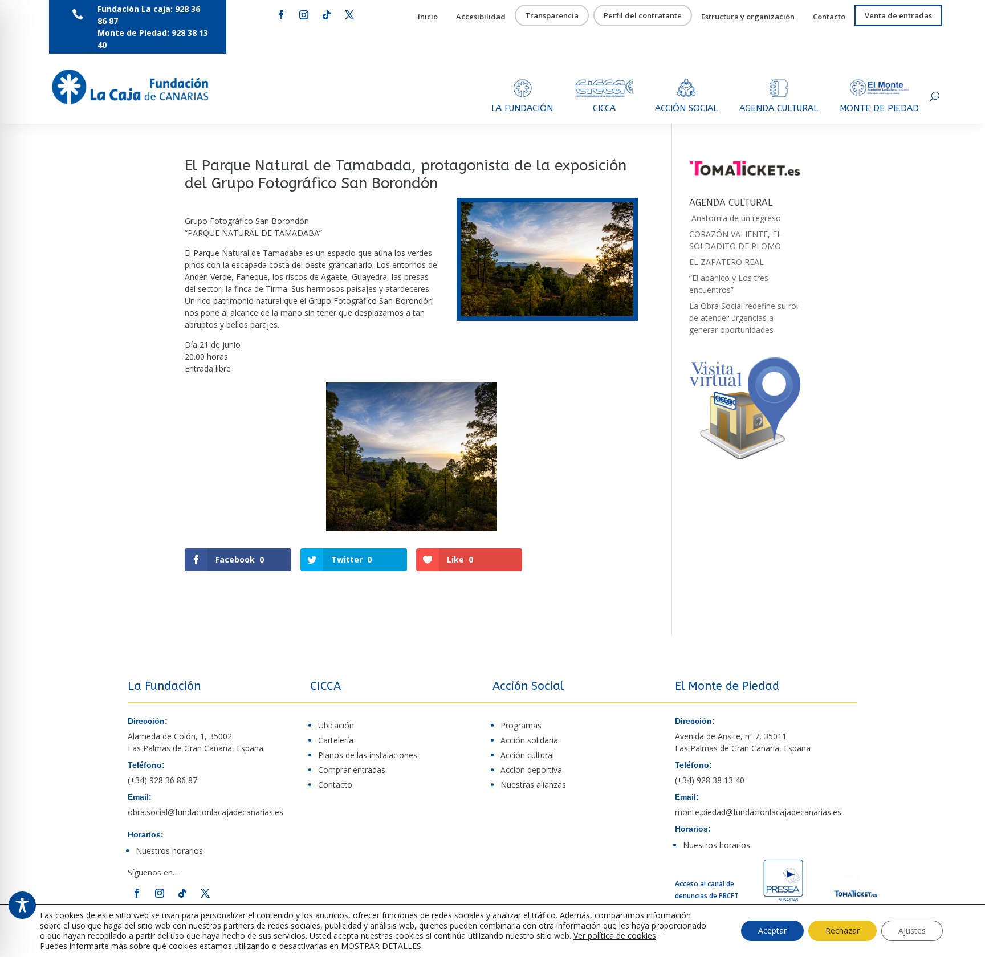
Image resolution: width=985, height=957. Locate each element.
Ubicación (336, 725)
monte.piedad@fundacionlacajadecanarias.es (758, 812)
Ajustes (912, 930)
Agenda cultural (778, 108)
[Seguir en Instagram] (304, 15)
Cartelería (335, 740)
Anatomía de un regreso (735, 218)
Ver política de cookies (614, 935)
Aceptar (772, 930)
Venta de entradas (898, 16)
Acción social (686, 108)
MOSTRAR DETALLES (381, 946)
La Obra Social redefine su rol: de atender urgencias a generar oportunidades (744, 317)
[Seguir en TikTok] (327, 15)
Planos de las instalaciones (367, 755)
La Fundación (522, 108)
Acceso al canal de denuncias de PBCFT (707, 890)
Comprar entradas (351, 769)
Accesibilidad (481, 17)
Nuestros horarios (169, 850)
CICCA (604, 108)
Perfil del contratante (643, 16)
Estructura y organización (748, 17)
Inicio (428, 17)
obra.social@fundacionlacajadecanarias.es (205, 812)
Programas (521, 725)
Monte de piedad (879, 108)
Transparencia (552, 16)
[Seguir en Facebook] (281, 15)
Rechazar (842, 930)
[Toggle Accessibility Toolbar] (22, 905)
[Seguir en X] (349, 15)
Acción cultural (527, 755)
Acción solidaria (529, 740)
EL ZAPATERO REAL (726, 261)
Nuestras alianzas (533, 784)
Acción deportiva (531, 769)
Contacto (829, 17)
